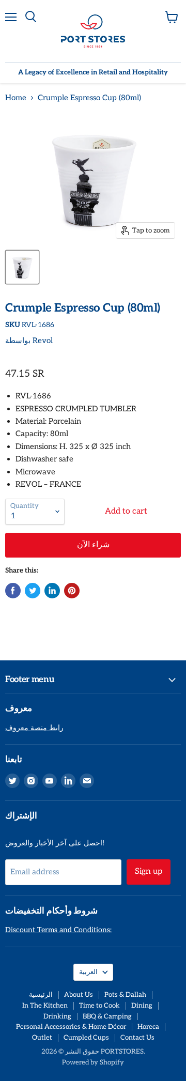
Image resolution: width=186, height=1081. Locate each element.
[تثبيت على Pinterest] (72, 590)
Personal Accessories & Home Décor (71, 1027)
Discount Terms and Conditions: (58, 929)
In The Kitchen (45, 1005)
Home (15, 98)
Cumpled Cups (86, 1037)
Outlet (42, 1037)
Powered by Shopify (93, 1062)
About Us (78, 995)
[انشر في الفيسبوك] (13, 590)
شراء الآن (93, 545)
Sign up (148, 871)
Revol (43, 340)
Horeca (148, 1027)
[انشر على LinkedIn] (52, 590)
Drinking (57, 1016)
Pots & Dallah (125, 995)
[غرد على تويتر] (32, 590)
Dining (141, 1005)
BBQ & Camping (107, 1016)
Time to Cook (99, 1005)
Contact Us (137, 1037)
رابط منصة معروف (34, 727)
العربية (88, 972)
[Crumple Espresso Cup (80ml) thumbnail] (22, 267)
